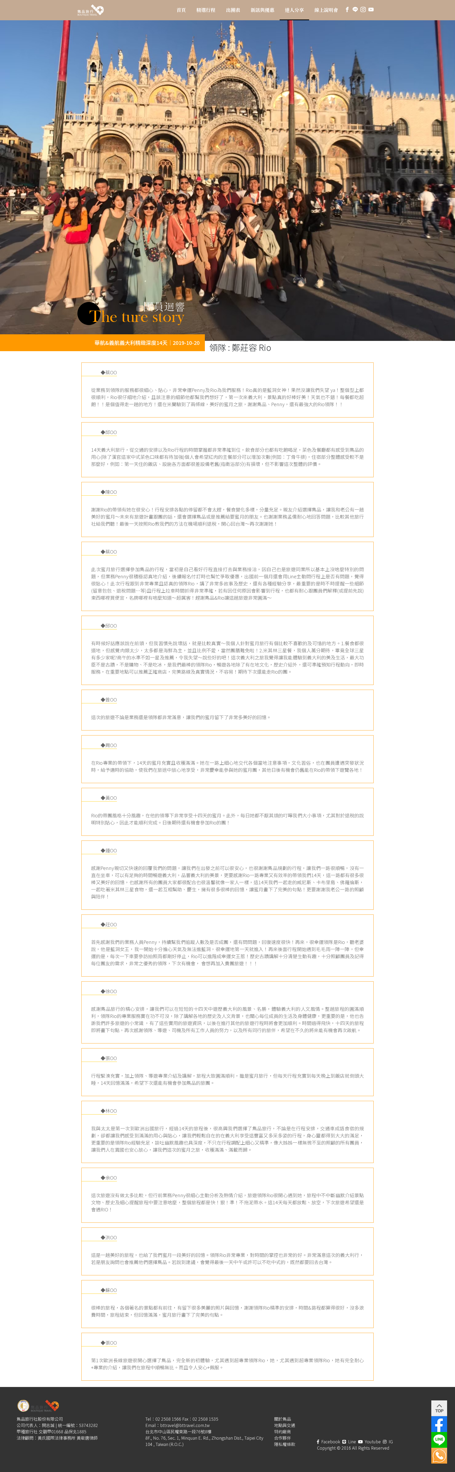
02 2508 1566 (168, 1419)
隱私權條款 (284, 1444)
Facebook (330, 1441)
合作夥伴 (282, 1438)
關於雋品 (282, 1419)
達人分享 (294, 10)
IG (390, 1441)
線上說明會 (326, 10)
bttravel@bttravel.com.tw (185, 1425)
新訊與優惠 (262, 10)
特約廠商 (282, 1431)
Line (351, 1441)
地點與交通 (284, 1425)
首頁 (181, 10)
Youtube (372, 1441)
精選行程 (205, 10)
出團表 (233, 10)
